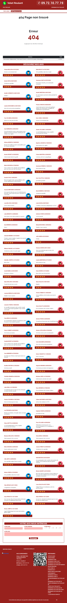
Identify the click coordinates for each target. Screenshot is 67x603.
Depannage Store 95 (52, 574)
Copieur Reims (51, 557)
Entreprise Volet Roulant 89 (55, 587)
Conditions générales (29, 548)
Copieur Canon (51, 556)
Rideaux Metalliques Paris (54, 571)
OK (56, 599)
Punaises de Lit (51, 569)
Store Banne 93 (51, 573)
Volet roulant (6, 7)
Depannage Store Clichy (54, 561)
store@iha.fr (23, 560)
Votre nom (7, 526)
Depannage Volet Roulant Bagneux (56, 564)
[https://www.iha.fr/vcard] (40, 559)
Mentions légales (7, 549)
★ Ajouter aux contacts (54, 594)
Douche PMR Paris (52, 566)
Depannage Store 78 (52, 576)
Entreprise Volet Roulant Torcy (56, 589)
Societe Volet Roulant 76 (54, 586)
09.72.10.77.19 (26, 563)
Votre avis (7, 531)
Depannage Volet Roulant (57, 7)
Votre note (47, 526)
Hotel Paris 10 (51, 568)
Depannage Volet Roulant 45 (55, 581)
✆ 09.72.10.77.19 (50, 3)
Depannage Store (52, 559)
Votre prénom (28, 526)
